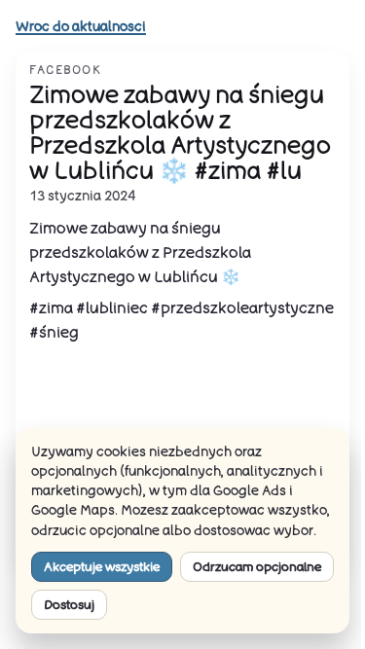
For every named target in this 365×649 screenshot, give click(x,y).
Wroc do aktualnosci (81, 26)
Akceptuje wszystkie (102, 566)
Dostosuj (69, 604)
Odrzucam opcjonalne (257, 566)
